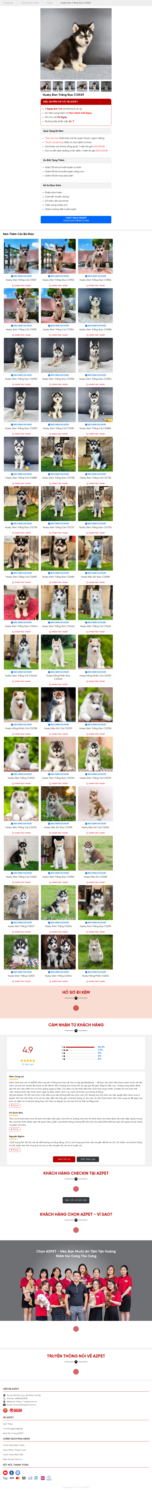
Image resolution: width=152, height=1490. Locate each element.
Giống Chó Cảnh (30, 3)
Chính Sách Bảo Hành (13, 1445)
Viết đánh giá (88, 1159)
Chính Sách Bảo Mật (13, 1455)
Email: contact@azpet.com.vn (21, 1405)
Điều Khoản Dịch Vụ (12, 1459)
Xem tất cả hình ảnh (76, 1200)
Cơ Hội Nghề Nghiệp (13, 1429)
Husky (50, 3)
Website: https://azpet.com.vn (22, 1402)
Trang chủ (8, 3)
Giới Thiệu (8, 1424)
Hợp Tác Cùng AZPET (13, 1433)
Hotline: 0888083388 (17, 1399)
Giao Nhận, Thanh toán (14, 1450)
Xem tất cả (64, 1159)
